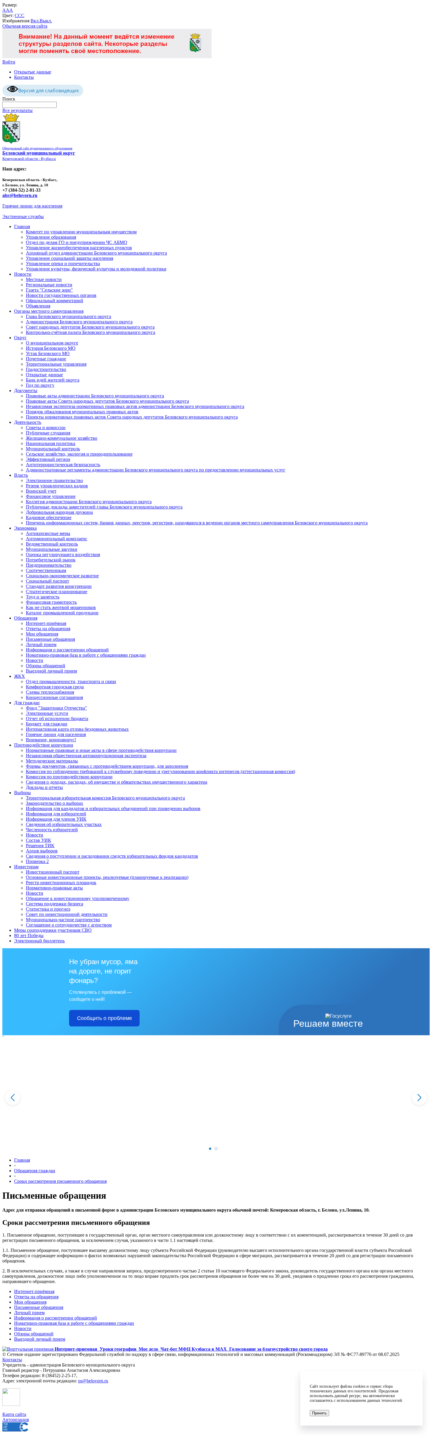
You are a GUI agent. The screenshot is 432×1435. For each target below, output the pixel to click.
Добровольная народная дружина (59, 512)
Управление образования (51, 237)
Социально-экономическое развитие (62, 575)
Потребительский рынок (51, 559)
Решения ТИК (40, 845)
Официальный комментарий (54, 300)
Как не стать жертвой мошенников (61, 607)
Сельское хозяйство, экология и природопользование (79, 453)
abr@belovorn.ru (19, 195)
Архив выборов (42, 850)
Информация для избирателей (56, 813)
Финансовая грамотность (51, 602)
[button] (210, 1149)
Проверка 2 (37, 861)
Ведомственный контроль (52, 543)
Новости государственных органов (61, 295)
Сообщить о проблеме (104, 1018)
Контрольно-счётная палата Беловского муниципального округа (90, 332)
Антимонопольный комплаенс (56, 538)
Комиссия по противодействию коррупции (69, 776)
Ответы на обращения (48, 628)
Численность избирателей (52, 829)
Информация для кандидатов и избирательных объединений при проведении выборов (113, 808)
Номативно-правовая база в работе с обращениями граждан (86, 655)
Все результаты (17, 110)
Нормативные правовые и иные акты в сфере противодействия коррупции (101, 750)
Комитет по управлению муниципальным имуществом (81, 231)
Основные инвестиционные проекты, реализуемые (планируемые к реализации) (107, 877)
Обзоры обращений (45, 665)
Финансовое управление (51, 496)
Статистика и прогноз (48, 909)
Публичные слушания (48, 432)
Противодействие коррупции (43, 744)
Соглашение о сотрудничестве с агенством (69, 924)
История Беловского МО (51, 348)
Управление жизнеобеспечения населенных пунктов (79, 247)
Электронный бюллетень (39, 940)
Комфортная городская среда (55, 686)
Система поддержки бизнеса (54, 903)
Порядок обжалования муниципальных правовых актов (82, 411)
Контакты (24, 77)
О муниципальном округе (52, 342)
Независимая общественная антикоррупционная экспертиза (86, 755)
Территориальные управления (56, 364)
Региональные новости (49, 284)
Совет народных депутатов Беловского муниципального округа (90, 327)
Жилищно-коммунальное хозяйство (61, 438)
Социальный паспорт (47, 580)
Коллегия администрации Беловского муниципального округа (89, 501)
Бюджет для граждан (46, 723)
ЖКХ (19, 676)
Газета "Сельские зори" (49, 289)
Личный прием (41, 644)
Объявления (38, 305)
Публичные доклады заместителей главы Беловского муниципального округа (104, 506)
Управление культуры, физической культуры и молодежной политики (96, 268)
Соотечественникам (46, 570)
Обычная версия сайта (24, 26)
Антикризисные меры (48, 533)
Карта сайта (14, 1414)
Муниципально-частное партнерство (63, 919)
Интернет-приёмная (46, 623)
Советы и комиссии (46, 427)
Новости (22, 274)
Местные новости (44, 279)
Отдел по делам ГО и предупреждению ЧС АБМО (76, 242)
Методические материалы (52, 760)
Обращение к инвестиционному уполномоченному (77, 898)
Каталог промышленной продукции (62, 612)
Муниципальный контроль (53, 448)
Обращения (25, 618)
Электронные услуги (47, 713)
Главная (22, 226)
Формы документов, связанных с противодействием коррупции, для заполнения (107, 766)
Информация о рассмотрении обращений (67, 649)
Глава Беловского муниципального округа (68, 316)
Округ (20, 337)
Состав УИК (38, 840)
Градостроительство (46, 369)
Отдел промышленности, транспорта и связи (71, 681)
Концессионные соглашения (54, 697)
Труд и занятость (42, 596)
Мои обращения (42, 633)
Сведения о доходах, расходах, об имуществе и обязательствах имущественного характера (116, 782)
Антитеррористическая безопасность (63, 464)
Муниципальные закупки (51, 549)
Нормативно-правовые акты (54, 887)
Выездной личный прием (51, 670)
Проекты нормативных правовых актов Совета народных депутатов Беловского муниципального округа (132, 416)
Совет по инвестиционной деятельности (67, 914)
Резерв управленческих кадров (57, 485)
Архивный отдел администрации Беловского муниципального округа (96, 252)
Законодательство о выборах (54, 803)
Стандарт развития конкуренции (59, 586)
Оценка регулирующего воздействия (63, 554)
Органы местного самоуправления (48, 311)
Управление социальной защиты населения (69, 258)
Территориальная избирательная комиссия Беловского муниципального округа (105, 797)
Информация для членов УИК (56, 819)
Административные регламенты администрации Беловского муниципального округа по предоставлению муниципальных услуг (155, 469)
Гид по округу (40, 385)
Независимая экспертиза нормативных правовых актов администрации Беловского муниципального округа (135, 406)
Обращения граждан (34, 1170)
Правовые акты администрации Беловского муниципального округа (95, 395)
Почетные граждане (46, 358)
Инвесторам (26, 866)
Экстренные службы (23, 216)
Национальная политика (50, 443)
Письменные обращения (50, 639)
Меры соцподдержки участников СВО (53, 930)
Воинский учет (41, 491)
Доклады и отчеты (44, 787)
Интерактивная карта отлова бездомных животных (77, 729)
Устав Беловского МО (48, 353)
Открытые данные (32, 71)
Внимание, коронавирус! (51, 739)
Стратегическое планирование (56, 591)
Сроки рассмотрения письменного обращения (60, 1181)
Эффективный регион (48, 459)
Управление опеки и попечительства (63, 263)
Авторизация (15, 1419)
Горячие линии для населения (32, 205)
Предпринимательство (48, 565)
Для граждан (27, 702)
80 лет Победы (28, 935)
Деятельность (27, 422)
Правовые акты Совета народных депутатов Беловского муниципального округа (107, 401)
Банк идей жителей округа (52, 379)
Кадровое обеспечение (48, 517)
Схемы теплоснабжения (50, 692)
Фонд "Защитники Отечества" (56, 707)
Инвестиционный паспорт (52, 871)
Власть (21, 475)
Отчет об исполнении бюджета (57, 718)
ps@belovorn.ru (93, 1380)
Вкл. (35, 20)
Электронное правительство (54, 480)
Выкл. (46, 20)
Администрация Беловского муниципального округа (79, 321)
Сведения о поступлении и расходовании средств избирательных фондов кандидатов (112, 856)
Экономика (25, 528)
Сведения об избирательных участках (64, 824)
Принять (319, 1413)
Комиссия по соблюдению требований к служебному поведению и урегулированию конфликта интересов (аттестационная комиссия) (160, 771)
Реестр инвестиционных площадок (61, 882)
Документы (25, 390)
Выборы (22, 792)
